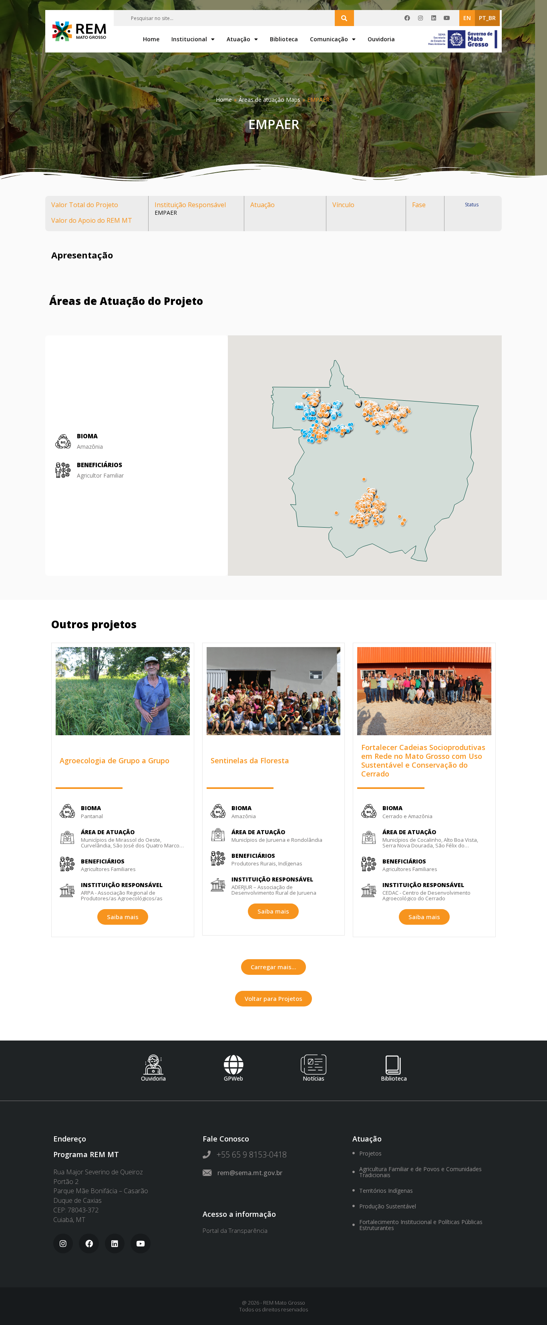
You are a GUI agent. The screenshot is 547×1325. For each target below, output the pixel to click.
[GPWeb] (233, 1065)
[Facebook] (407, 18)
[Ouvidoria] (153, 1065)
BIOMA (91, 808)
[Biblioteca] (394, 1065)
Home (151, 39)
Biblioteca (284, 39)
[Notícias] (314, 1065)
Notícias (313, 1078)
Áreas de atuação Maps (269, 99)
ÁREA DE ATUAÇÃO (108, 832)
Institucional (189, 39)
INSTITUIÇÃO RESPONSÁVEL (122, 885)
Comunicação (329, 39)
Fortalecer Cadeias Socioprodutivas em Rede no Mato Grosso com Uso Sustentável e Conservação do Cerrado (423, 760)
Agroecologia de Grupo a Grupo (114, 760)
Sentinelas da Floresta (250, 760)
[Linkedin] (433, 18)
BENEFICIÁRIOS (99, 465)
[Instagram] (420, 18)
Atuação (238, 39)
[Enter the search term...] (344, 18)
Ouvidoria (381, 39)
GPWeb (233, 1078)
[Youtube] (446, 18)
